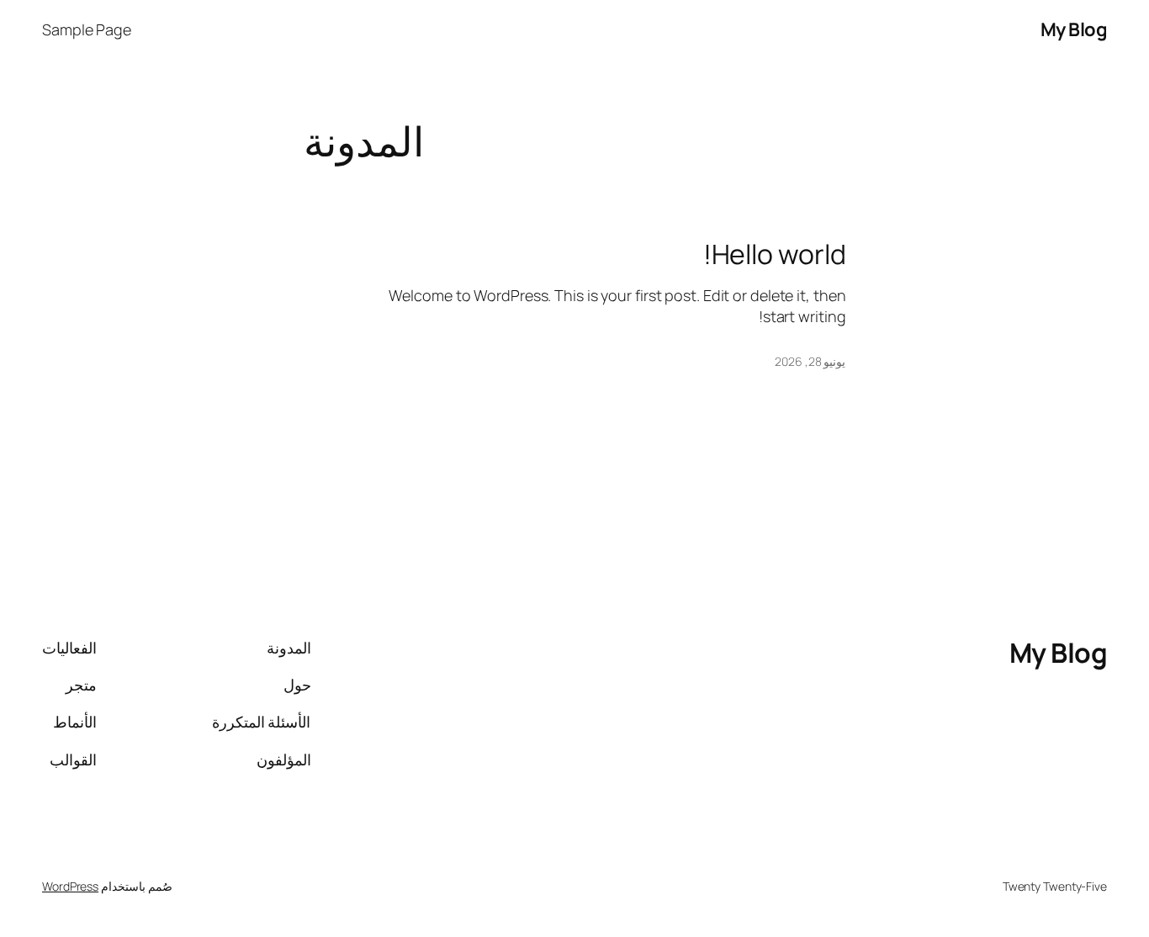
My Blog (1074, 29)
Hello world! (774, 254)
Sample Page (86, 29)
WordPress (70, 886)
